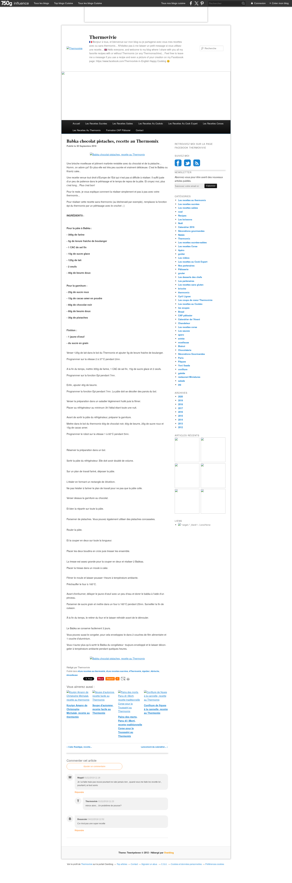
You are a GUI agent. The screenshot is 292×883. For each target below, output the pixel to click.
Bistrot (181, 346)
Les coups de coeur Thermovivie (195, 300)
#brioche (155, 671)
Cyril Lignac (184, 296)
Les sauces (184, 330)
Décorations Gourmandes (191, 353)
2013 (180, 423)
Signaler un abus (149, 864)
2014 (180, 419)
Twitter (187, 163)
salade (181, 380)
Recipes (182, 215)
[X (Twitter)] (196, 3)
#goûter (146, 671)
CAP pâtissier (185, 315)
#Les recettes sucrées (117, 671)
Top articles (122, 864)
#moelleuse (72, 675)
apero (181, 334)
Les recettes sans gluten (190, 284)
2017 (180, 408)
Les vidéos (183, 257)
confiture (182, 369)
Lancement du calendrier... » (154, 746)
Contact (139, 130)
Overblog (169, 852)
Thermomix (184, 238)
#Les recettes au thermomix (91, 671)
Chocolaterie (184, 350)
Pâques (182, 361)
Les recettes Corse (187, 246)
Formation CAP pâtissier (118, 130)
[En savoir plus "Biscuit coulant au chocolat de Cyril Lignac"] (187, 487)
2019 (180, 400)
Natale (181, 234)
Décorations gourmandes (191, 230)
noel (180, 211)
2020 (180, 396)
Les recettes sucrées (96, 123)
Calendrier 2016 (186, 227)
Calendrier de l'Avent (189, 319)
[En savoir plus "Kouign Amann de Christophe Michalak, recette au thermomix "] (187, 461)
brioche (182, 288)
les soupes (183, 307)
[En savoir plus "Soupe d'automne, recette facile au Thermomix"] (213, 487)
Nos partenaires (186, 265)
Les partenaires (186, 281)
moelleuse (183, 342)
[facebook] (191, 3)
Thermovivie (102, 37)
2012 (180, 427)
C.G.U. (164, 864)
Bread (181, 311)
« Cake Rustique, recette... (79, 746)
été (179, 384)
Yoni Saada (184, 365)
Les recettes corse (187, 327)
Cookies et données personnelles (186, 864)
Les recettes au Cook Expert (192, 261)
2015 (180, 415)
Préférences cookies (214, 864)
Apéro (181, 250)
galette (181, 373)
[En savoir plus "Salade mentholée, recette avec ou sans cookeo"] (213, 512)
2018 (180, 404)
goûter (181, 253)
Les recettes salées (123, 123)
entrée (181, 338)
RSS (196, 163)
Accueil (76, 123)
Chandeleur (184, 323)
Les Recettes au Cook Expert (183, 123)
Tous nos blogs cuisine (173, 3)
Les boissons (185, 219)
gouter (181, 273)
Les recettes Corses (213, 123)
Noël (180, 223)
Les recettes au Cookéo (150, 123)
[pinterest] (202, 3)
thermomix (183, 292)
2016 (180, 411)
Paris (181, 357)
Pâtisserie (183, 269)
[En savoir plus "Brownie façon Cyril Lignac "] (213, 461)
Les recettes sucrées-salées (192, 242)
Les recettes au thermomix (87, 130)
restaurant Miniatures (189, 376)
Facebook (178, 163)
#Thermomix (135, 671)
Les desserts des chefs (190, 277)
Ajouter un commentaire (94, 766)
